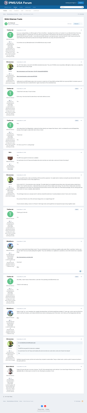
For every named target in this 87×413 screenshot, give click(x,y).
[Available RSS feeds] (82, 401)
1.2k (11, 73)
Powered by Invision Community (43, 411)
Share (70, 23)
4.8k (11, 378)
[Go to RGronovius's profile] (10, 67)
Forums (5, 10)
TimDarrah (12, 23)
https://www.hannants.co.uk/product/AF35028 (27, 76)
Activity (21, 7)
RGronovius (10, 62)
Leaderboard (36, 10)
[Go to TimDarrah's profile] (6, 23)
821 (11, 253)
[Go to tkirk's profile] (10, 157)
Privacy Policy (41, 409)
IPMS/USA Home (7, 7)
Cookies (47, 409)
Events (34, 7)
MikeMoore (10, 241)
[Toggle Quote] (18, 342)
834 (11, 41)
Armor (17, 24)
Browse (15, 7)
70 (10, 164)
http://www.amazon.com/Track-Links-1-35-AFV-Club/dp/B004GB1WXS (32, 71)
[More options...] (81, 30)
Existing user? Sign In (71, 2)
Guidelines (16, 10)
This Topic (77, 7)
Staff (22, 10)
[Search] (82, 7)
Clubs (10, 10)
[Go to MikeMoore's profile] (10, 246)
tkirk (10, 152)
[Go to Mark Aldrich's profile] (10, 371)
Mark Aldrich (10, 366)
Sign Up (80, 2)
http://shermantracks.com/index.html (25, 257)
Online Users (28, 10)
